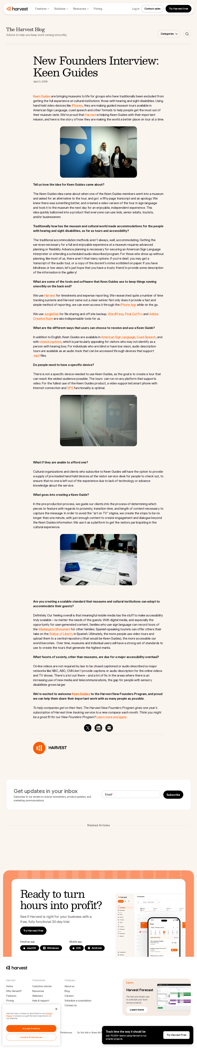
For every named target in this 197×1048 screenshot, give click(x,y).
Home (9, 986)
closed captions (50, 342)
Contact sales (152, 8)
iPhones (77, 105)
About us (69, 986)
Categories (167, 33)
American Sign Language (118, 337)
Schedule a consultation (77, 1000)
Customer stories (42, 986)
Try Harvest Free (176, 1035)
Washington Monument (54, 629)
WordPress (115, 314)
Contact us (70, 1005)
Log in (135, 8)
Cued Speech (146, 337)
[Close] (56, 1009)
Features (11, 995)
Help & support (40, 1000)
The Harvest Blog (25, 29)
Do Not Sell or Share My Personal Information (99, 1032)
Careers (69, 995)
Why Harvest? (14, 991)
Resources (38, 991)
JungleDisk (51, 314)
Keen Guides (41, 96)
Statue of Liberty (61, 634)
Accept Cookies (31, 1028)
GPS (70, 388)
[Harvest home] (17, 9)
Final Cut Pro (134, 314)
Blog (67, 991)
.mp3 (36, 355)
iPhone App (128, 305)
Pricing (98, 8)
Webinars (37, 995)
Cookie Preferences (62, 1032)
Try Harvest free (178, 8)
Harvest (90, 115)
